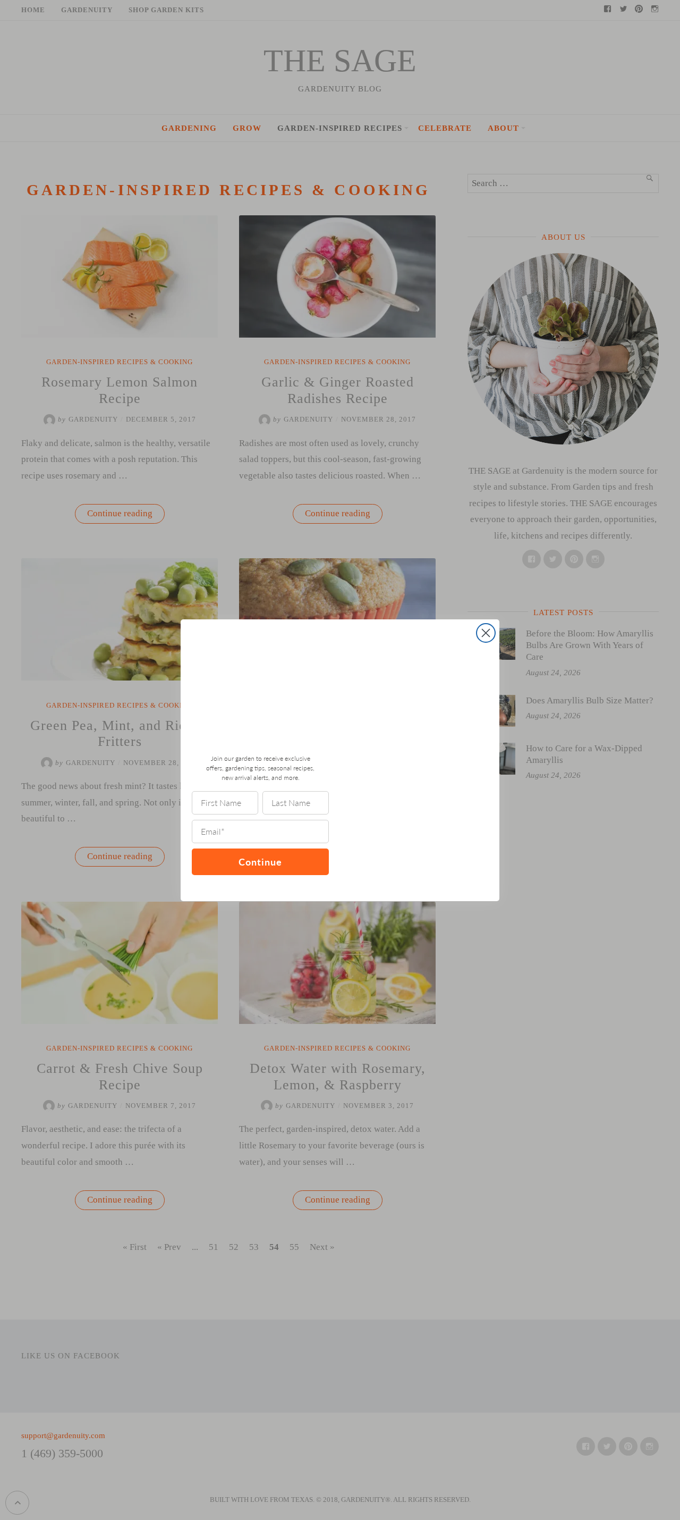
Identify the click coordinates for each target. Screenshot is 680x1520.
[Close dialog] (486, 633)
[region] (138, 1443)
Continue (260, 861)
